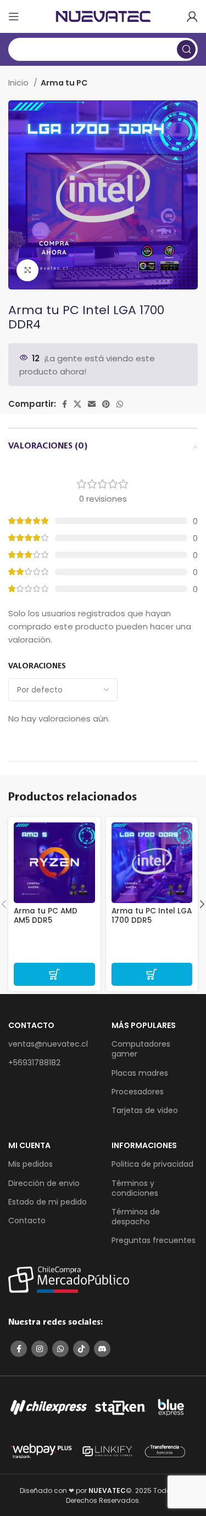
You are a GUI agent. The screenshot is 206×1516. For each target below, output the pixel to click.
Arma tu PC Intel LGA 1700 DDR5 (152, 915)
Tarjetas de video (145, 1110)
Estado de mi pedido (47, 1201)
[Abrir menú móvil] (14, 16)
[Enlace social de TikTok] (81, 1349)
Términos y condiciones (135, 1188)
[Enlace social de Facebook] (64, 404)
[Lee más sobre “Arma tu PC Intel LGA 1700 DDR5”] (152, 974)
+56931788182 (34, 1062)
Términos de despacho (136, 1216)
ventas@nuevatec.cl (48, 1043)
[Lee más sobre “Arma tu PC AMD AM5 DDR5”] (54, 974)
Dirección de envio (44, 1183)
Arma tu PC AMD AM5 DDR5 (45, 915)
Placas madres (140, 1073)
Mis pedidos (30, 1164)
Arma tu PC (64, 82)
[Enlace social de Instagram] (39, 1349)
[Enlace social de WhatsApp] (119, 404)
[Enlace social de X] (77, 404)
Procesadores (138, 1091)
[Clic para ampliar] (27, 270)
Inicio (19, 82)
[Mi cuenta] (192, 16)
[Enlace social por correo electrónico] (92, 404)
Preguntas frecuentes (154, 1240)
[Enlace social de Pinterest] (106, 404)
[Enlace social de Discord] (102, 1349)
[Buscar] (186, 49)
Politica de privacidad (152, 1164)
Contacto (27, 1220)
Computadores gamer (141, 1048)
